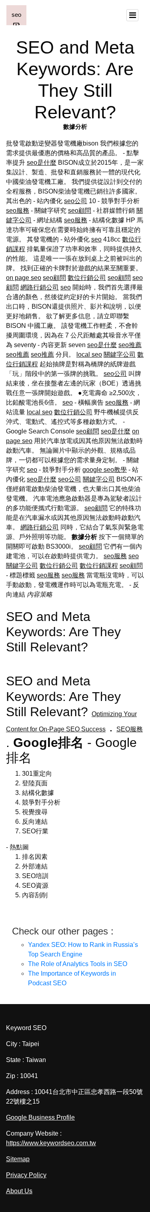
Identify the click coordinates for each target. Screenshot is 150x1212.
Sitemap (18, 1159)
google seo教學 (104, 469)
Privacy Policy (26, 1175)
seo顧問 (79, 210)
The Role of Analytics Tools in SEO (77, 963)
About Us (19, 1191)
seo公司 (75, 201)
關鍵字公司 (120, 354)
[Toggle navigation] (132, 15)
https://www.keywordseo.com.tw (51, 1143)
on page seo (23, 277)
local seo (89, 354)
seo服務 (17, 210)
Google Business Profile (40, 1117)
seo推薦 (130, 344)
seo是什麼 (41, 162)
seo (96, 239)
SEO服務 (129, 729)
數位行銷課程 (99, 565)
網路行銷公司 (39, 287)
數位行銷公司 (87, 277)
